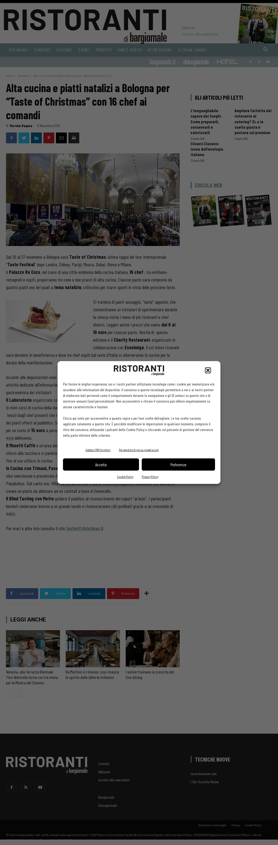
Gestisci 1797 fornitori (98, 450)
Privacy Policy (150, 476)
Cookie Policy (125, 476)
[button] (208, 370)
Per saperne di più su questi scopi (139, 450)
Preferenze (178, 464)
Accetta (101, 464)
